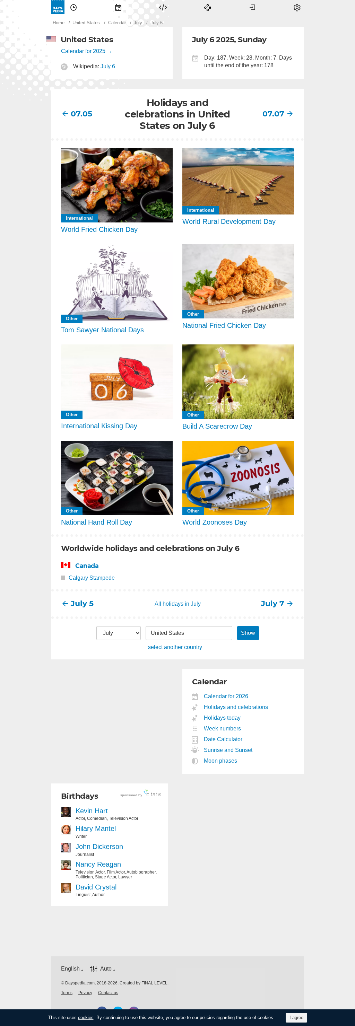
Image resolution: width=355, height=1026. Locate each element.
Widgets (163, 7)
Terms (66, 993)
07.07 (273, 114)
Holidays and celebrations (236, 707)
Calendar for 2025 (83, 51)
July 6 (108, 66)
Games (207, 7)
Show (248, 633)
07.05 (81, 114)
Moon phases (220, 761)
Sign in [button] (252, 7)
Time (73, 7)
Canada (86, 565)
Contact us (108, 993)
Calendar (118, 7)
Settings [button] (297, 7)
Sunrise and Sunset (228, 750)
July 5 (82, 603)
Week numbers (222, 728)
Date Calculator (223, 739)
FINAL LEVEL (154, 983)
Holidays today (222, 718)
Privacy (85, 993)
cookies (86, 1017)
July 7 (272, 603)
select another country (175, 647)
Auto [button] (106, 969)
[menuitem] (73, 7)
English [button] (70, 969)
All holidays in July (178, 604)
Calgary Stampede (92, 578)
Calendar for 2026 (226, 696)
